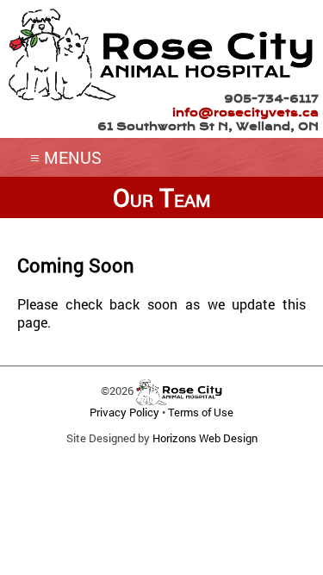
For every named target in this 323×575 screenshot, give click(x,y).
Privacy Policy (124, 412)
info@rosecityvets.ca (245, 112)
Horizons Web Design (205, 438)
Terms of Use (200, 412)
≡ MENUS (66, 157)
